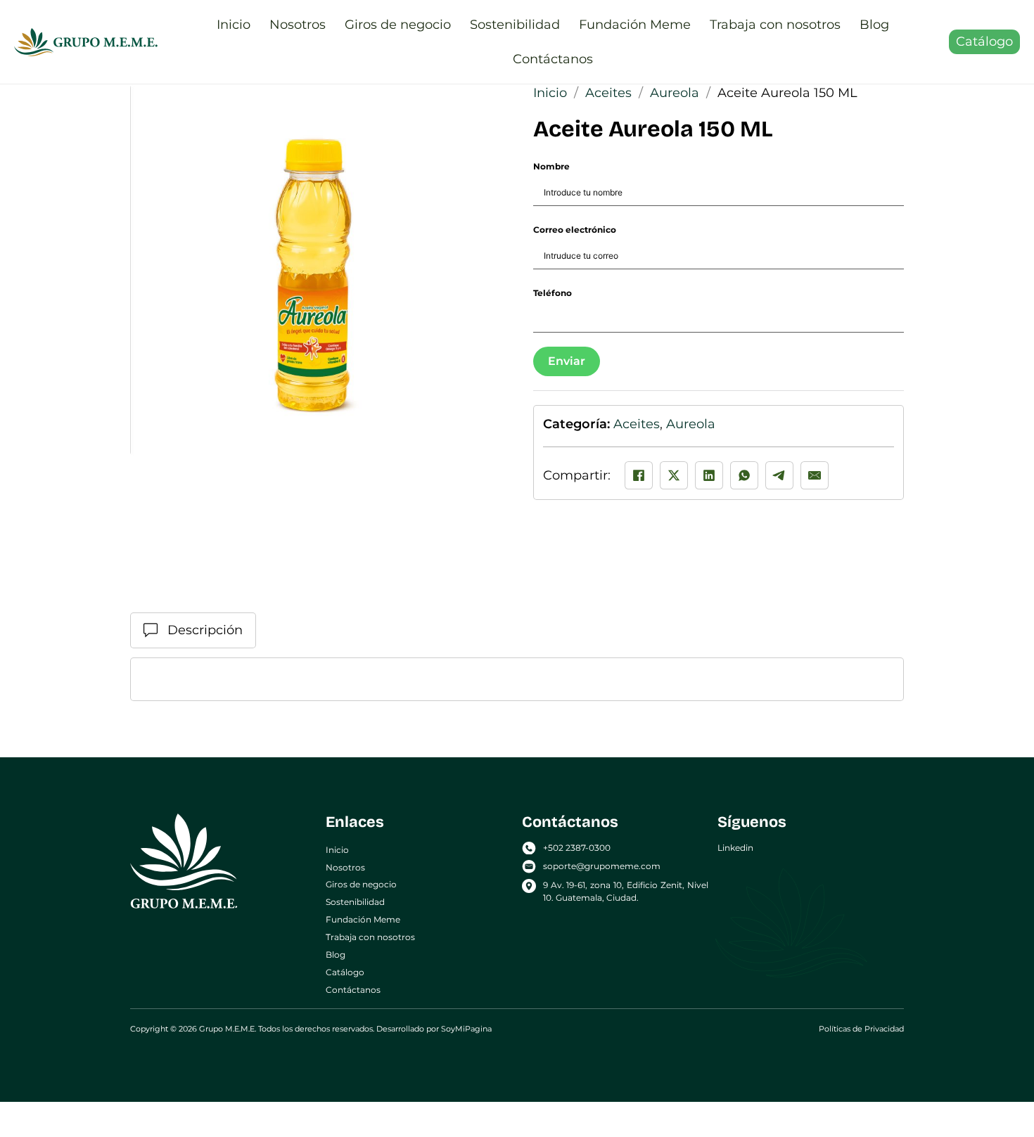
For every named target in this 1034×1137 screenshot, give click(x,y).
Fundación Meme (635, 24)
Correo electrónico (574, 229)
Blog (874, 24)
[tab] (193, 630)
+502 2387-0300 (577, 847)
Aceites (608, 93)
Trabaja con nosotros (775, 24)
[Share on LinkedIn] (709, 475)
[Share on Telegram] (779, 475)
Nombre (551, 166)
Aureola (674, 93)
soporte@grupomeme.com (601, 866)
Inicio (233, 24)
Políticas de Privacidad (861, 1029)
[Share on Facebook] (639, 475)
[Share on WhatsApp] (744, 475)
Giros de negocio (398, 24)
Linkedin (735, 847)
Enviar (566, 361)
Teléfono (552, 293)
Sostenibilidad (515, 24)
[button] (482, 103)
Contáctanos (553, 59)
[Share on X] (674, 475)
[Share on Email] (814, 475)
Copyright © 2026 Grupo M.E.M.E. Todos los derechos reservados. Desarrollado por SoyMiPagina (311, 1029)
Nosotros (297, 24)
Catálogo (984, 41)
